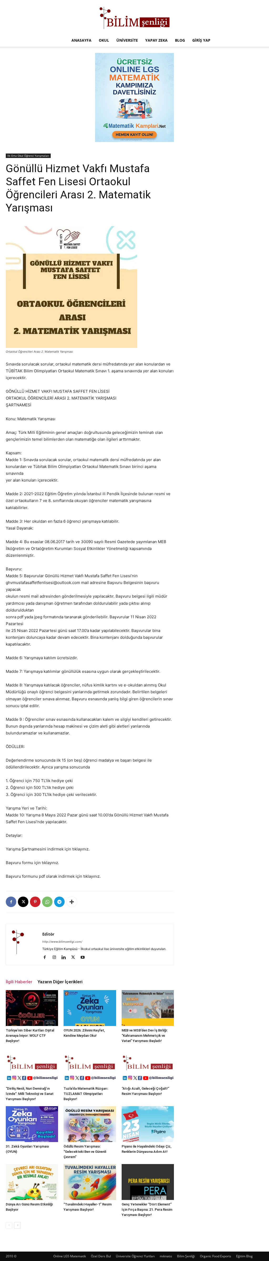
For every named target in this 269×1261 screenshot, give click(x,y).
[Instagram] (56, 957)
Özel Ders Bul (101, 1256)
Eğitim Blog (244, 1256)
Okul (104, 40)
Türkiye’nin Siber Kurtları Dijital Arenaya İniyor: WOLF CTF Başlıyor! (30, 1035)
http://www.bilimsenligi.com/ (62, 941)
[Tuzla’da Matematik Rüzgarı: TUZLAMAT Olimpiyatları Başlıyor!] (90, 1066)
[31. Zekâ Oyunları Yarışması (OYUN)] (32, 1124)
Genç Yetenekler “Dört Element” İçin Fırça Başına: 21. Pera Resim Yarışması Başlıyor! (147, 1209)
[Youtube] (84, 957)
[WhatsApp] (47, 902)
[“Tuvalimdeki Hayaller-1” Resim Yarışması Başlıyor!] (90, 1182)
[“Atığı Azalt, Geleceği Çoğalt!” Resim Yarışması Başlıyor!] (148, 1066)
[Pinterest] (35, 902)
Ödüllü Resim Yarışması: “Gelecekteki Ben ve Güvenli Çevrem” (85, 1151)
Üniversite (127, 40)
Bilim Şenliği (186, 1256)
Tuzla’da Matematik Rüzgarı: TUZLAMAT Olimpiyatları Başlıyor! (86, 1094)
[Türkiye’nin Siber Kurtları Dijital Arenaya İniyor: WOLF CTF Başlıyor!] (32, 1008)
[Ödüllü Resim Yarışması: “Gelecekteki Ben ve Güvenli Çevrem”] (90, 1124)
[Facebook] (11, 902)
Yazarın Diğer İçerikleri (60, 981)
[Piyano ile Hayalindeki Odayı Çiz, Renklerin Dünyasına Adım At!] (148, 1124)
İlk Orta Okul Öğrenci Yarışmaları (28, 155)
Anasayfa (81, 40)
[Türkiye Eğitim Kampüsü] (134, 17)
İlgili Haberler (19, 981)
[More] (71, 902)
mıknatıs (166, 1256)
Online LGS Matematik (69, 1256)
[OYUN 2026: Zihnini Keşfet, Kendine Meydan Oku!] (90, 1008)
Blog (180, 40)
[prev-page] (9, 1225)
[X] (23, 902)
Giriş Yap (201, 40)
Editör (48, 934)
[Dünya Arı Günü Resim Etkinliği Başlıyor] (32, 1182)
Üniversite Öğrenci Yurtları (135, 1256)
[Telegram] (59, 902)
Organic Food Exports (215, 1256)
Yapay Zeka (156, 40)
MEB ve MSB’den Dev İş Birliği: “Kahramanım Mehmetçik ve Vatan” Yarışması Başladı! (145, 1035)
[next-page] (17, 1225)
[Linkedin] (65, 957)
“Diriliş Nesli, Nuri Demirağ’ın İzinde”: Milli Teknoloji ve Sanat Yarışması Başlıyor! (30, 1094)
